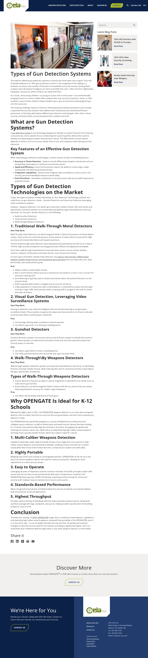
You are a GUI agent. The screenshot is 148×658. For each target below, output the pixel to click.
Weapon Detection (57, 5)
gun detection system (21, 133)
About (90, 5)
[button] (12, 541)
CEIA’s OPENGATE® (40, 517)
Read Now (118, 46)
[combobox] (115, 25)
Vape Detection (77, 5)
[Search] (128, 5)
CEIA (23, 412)
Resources (102, 5)
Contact (117, 5)
